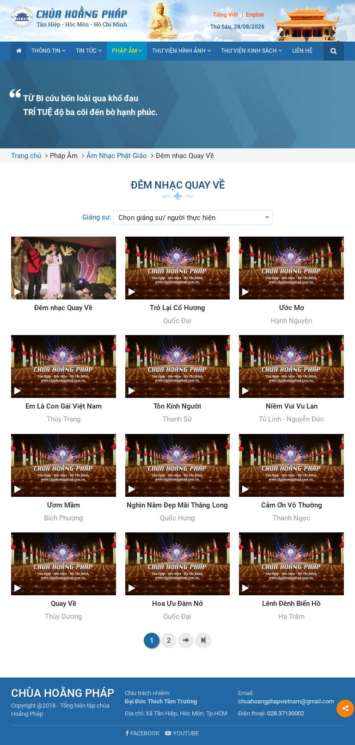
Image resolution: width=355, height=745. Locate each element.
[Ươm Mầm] (63, 479)
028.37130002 (285, 713)
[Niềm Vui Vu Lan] (291, 380)
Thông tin (46, 51)
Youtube (186, 733)
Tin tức (86, 51)
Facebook (144, 733)
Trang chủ (26, 156)
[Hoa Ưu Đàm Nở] (177, 577)
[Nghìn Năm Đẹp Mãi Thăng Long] (177, 479)
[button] (334, 51)
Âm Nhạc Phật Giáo (116, 156)
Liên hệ (302, 51)
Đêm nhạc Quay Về (185, 156)
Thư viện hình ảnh (179, 51)
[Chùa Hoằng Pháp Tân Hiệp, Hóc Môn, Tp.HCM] (177, 16)
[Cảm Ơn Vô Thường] (291, 479)
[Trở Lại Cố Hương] (177, 281)
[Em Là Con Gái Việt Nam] (63, 380)
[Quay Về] (63, 577)
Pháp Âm (124, 51)
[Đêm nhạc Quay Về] (63, 274)
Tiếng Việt (225, 15)
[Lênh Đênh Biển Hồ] (291, 577)
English (255, 15)
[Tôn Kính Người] (177, 380)
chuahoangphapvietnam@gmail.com (286, 701)
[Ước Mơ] (291, 281)
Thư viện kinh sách (249, 51)
